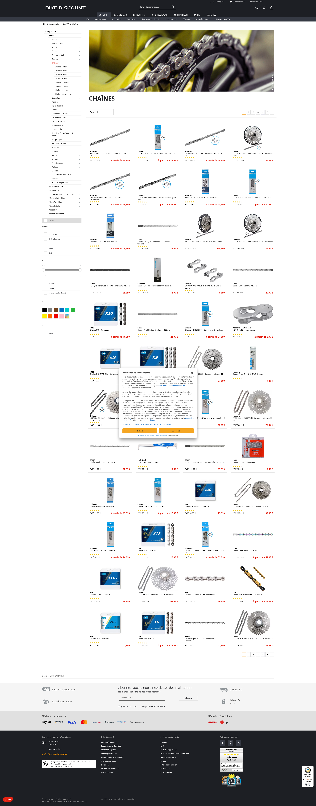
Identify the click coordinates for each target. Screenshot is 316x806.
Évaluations (165, 768)
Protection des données (111, 746)
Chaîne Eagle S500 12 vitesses (245, 549)
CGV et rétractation (109, 742)
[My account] (264, 8)
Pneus (54, 51)
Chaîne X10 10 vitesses (99, 329)
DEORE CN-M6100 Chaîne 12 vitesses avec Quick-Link (107, 198)
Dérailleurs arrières (60, 113)
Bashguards (57, 129)
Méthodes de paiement (54, 716)
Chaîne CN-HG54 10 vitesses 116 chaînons (155, 285)
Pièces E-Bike (54, 190)
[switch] (307, 784)
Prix (43, 260)
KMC (50, 253)
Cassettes (56, 98)
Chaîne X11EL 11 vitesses (100, 593)
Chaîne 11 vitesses (62, 82)
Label (44, 276)
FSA (50, 243)
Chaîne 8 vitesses (62, 70)
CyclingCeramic (54, 239)
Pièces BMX (53, 210)
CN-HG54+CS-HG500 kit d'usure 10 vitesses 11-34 (204, 374)
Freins (54, 39)
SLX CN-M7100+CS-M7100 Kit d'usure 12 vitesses (253, 241)
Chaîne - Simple (61, 90)
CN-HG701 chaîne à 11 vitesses (103, 549)
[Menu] (312, 767)
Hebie (51, 248)
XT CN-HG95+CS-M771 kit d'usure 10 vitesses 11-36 (253, 418)
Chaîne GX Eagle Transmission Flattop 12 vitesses (154, 242)
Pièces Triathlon (55, 202)
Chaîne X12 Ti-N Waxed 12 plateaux (247, 593)
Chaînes (55, 63)
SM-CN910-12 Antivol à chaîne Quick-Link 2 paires (203, 286)
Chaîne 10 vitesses (62, 78)
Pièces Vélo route (56, 186)
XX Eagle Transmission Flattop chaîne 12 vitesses (205, 461)
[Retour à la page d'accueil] (66, 7)
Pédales (55, 102)
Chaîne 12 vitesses (62, 86)
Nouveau (52, 283)
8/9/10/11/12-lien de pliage (244, 329)
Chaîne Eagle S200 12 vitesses (245, 285)
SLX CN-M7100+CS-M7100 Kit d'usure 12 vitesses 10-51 (253, 153)
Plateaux (55, 167)
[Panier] (271, 8)
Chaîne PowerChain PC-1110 (244, 461)
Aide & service (166, 772)
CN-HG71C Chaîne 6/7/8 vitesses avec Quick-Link (205, 417)
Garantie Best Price (168, 757)
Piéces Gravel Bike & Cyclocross (61, 194)
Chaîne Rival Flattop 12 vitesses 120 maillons (156, 329)
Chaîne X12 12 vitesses (147, 549)
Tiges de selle (57, 106)
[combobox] (154, 7)
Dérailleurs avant (59, 117)
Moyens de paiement (110, 768)
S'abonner (188, 698)
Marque (45, 226)
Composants (50, 31)
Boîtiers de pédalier (60, 182)
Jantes (54, 155)
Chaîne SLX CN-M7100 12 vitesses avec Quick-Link (204, 153)
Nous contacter (54, 749)
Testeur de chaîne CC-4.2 (148, 461)
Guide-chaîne (57, 125)
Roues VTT (56, 47)
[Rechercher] (173, 7)
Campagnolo (53, 234)
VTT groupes (57, 139)
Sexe (43, 326)
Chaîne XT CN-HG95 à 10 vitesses (103, 241)
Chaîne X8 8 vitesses (146, 638)
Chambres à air (58, 55)
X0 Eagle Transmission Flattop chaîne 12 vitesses (110, 285)
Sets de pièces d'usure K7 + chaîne (63, 134)
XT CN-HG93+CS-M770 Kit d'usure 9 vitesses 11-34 (157, 594)
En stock (51, 221)
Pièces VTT (53, 35)
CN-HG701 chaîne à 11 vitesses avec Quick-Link (157, 152)
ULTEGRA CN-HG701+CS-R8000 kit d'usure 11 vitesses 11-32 (109, 418)
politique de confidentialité (152, 706)
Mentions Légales (108, 750)
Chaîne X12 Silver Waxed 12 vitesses (200, 593)
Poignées (55, 151)
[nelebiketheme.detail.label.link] (110, 137)
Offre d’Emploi (107, 772)
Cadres (55, 59)
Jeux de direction (59, 143)
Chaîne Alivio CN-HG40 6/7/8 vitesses (248, 373)
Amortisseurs (57, 163)
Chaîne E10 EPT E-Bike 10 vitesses (104, 373)
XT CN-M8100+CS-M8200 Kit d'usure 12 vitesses (204, 241)
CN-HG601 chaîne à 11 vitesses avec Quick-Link (252, 197)
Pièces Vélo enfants (57, 214)
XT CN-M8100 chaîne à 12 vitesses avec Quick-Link (109, 153)
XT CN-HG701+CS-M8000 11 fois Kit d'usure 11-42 (252, 506)
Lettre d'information (168, 765)
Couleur (45, 302)
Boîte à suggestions (168, 750)
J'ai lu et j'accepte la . (143, 706)
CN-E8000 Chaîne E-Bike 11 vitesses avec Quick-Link (204, 550)
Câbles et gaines (58, 121)
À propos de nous (108, 761)
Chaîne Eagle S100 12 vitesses (102, 461)
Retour (163, 761)
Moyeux (55, 159)
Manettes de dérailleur (61, 175)
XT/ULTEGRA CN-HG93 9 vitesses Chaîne (201, 197)
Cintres (55, 171)
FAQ (162, 746)
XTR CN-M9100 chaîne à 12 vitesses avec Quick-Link (157, 198)
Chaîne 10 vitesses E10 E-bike (197, 505)
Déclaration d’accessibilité (112, 757)
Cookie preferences (109, 753)
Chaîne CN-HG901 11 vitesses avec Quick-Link (204, 329)
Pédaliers (55, 178)
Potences (55, 147)
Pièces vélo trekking (57, 198)
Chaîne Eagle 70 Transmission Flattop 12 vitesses (201, 639)
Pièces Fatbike (54, 206)
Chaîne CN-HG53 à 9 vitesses (102, 505)
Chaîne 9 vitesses (62, 74)
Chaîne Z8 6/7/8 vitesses (100, 638)
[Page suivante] (272, 112)
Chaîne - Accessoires (63, 94)
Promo (51, 288)
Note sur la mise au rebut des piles (175, 753)
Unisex (51, 333)
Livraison (105, 765)
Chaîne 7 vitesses (62, 67)
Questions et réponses (53, 742)
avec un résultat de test (57, 293)
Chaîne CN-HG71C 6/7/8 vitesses (151, 505)
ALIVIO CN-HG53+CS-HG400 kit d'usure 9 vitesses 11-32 (253, 639)
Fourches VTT (57, 43)
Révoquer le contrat (57, 754)
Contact (163, 742)
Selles (54, 109)
